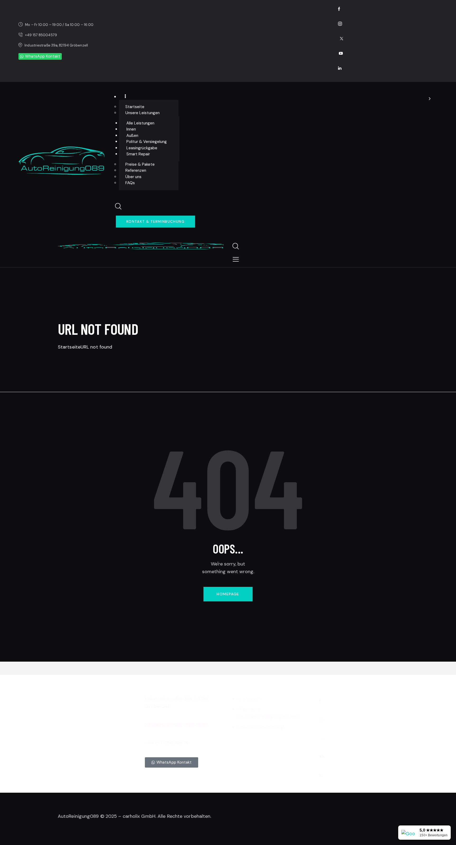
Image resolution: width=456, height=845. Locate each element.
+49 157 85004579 (167, 743)
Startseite (69, 347)
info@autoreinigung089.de (176, 724)
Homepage (228, 594)
